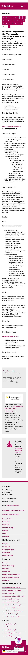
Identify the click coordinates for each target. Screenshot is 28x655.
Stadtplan (5, 531)
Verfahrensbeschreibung (12, 379)
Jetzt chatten (19, 650)
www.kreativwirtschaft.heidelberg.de (13, 596)
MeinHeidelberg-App (8, 550)
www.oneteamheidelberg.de (10, 608)
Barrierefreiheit (7, 519)
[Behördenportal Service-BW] (14, 398)
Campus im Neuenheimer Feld (11, 574)
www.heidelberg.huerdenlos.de (18, 450)
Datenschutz (6, 522)
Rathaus (13, 371)
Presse (4, 533)
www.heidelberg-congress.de (11, 636)
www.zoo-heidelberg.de (9, 630)
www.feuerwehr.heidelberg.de (11, 587)
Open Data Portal (7, 555)
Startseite (6, 371)
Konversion (5, 563)
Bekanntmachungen (8, 528)
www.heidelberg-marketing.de (11, 633)
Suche (22, 6)
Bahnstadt (5, 569)
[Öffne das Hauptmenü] (25, 6)
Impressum (5, 525)
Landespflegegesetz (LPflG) (10, 336)
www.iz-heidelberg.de (8, 593)
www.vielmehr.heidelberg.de (10, 617)
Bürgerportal (6, 552)
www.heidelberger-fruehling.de (11, 590)
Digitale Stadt (6, 572)
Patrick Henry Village (8, 566)
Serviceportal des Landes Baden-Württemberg (14, 409)
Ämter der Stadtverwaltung (10, 514)
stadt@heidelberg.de (13, 505)
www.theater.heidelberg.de (10, 614)
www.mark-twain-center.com (11, 599)
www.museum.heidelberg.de (10, 602)
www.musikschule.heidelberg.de (11, 605)
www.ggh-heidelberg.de (9, 624)
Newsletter (5, 536)
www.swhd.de (6, 627)
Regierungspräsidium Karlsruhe (11, 127)
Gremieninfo (6, 547)
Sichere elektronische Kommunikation (13, 510)
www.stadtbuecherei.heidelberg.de (12, 611)
